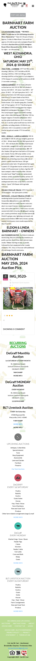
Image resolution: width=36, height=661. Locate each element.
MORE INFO (18, 517)
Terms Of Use (24, 635)
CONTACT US (20, 626)
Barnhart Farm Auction (20, 283)
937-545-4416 (18, 15)
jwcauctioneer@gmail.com (18, 648)
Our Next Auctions (18, 469)
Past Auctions (19, 623)
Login (30, 626)
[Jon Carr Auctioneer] (15, 4)
